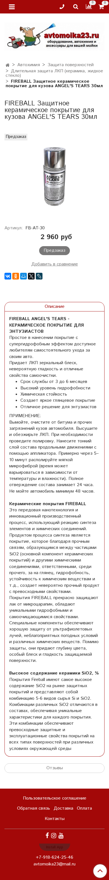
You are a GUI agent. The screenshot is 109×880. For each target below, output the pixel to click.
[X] (31, 276)
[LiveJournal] (39, 276)
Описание (55, 306)
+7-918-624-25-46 (54, 857)
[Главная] (8, 65)
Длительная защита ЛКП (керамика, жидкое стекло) (54, 73)
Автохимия (28, 65)
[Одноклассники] (15, 276)
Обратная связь (33, 808)
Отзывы (54, 768)
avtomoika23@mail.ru (54, 864)
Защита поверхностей (71, 65)
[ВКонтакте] (7, 276)
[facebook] (47, 835)
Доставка (63, 808)
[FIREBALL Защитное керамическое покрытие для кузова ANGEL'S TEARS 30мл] (54, 176)
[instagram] (53, 835)
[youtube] (60, 835)
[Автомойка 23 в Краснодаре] (54, 35)
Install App (55, 847)
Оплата (84, 808)
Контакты (55, 819)
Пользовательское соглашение (54, 798)
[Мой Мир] (23, 276)
